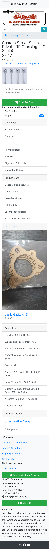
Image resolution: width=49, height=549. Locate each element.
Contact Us (8, 459)
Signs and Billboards (15, 163)
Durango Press (12, 191)
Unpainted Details (14, 170)
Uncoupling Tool (13, 405)
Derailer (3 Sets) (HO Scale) (19, 335)
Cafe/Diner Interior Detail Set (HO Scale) (22, 357)
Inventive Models (13, 198)
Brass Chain (11, 365)
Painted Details (12, 149)
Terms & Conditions (12, 448)
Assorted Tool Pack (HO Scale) (21, 399)
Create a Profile (10, 468)
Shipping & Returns (12, 453)
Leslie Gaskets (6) (16, 314)
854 (26, 35)
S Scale (9, 156)
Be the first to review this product (22, 63)
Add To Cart (26, 102)
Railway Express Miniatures (19, 218)
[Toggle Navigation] (6, 4)
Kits (7, 143)
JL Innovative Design (23, 4)
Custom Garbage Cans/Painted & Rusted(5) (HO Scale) (22, 390)
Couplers (9, 136)
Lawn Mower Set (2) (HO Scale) (21, 382)
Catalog (14, 35)
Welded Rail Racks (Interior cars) (21, 341)
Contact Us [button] (25, 503)
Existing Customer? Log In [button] (25, 475)
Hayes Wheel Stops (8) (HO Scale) (22, 348)
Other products (13, 429)
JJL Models (11, 205)
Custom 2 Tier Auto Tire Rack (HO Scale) (22, 374)
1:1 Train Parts (12, 129)
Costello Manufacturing (17, 184)
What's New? (11, 226)
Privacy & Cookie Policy (14, 442)
